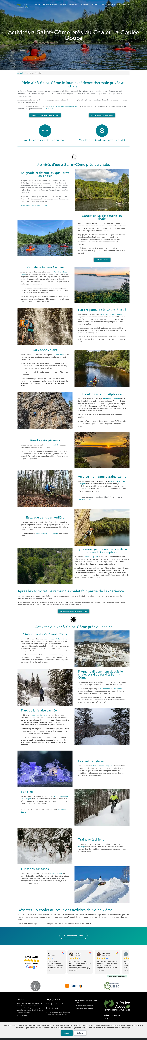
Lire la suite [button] (53, 971)
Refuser (80, 1033)
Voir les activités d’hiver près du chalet (102, 140)
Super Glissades (56, 873)
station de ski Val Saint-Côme (56, 639)
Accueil (37, 4)
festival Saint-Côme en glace (101, 766)
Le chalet (63, 4)
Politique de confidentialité (84, 1009)
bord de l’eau (48, 109)
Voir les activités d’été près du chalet (45, 140)
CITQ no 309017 (21, 1016)
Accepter (67, 1033)
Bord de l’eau (73, 4)
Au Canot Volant (58, 354)
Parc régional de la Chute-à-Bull (113, 314)
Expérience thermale (50, 4)
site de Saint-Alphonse (111, 399)
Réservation (105, 4)
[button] (127, 961)
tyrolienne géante (91, 557)
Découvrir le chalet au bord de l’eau (33, 205)
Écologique (84, 4)
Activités (94, 4)
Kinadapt (81, 847)
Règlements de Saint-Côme (84, 1006)
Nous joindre (116, 4)
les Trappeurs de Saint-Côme (111, 689)
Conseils (126, 4)
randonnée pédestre (52, 445)
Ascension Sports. (84, 499)
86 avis (35, 963)
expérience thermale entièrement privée (64, 106)
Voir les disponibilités (73, 936)
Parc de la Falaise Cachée (39, 715)
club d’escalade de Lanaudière (47, 533)
